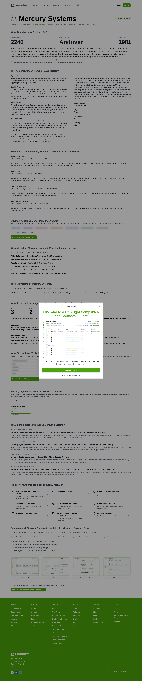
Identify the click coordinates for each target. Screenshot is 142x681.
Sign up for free (70, 370)
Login (78, 375)
